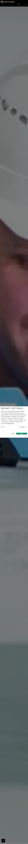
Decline (13, 433)
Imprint (2, 426)
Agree (21, 433)
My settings (21, 426)
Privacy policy (11, 423)
